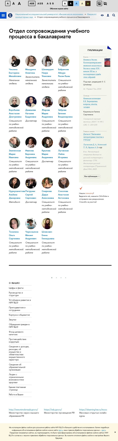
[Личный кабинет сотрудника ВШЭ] (108, 15)
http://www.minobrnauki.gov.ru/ (23, 409)
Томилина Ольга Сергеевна (14, 235)
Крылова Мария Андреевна (47, 154)
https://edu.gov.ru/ (53, 409)
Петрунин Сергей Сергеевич (30, 194)
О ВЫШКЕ (14, 283)
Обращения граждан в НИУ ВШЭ (19, 325)
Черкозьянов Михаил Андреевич (31, 235)
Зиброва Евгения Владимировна (65, 113)
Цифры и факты (16, 288)
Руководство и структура (16, 294)
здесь (61, 430)
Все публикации (91, 176)
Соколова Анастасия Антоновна (63, 194)
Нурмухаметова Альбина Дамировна (17, 194)
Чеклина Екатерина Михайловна (15, 73)
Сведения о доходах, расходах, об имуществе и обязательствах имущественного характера (19, 353)
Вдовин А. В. (93, 147)
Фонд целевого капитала (16, 333)
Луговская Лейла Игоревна (63, 154)
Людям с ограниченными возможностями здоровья (16, 378)
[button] (52, 277)
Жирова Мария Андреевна (47, 113)
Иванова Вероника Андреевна (30, 154)
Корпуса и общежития (19, 314)
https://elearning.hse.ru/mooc (93, 409)
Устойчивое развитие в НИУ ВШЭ (20, 301)
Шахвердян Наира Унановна (48, 73)
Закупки (12, 319)
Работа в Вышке (16, 394)
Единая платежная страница (17, 388)
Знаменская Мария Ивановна (15, 154)
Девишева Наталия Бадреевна (30, 113)
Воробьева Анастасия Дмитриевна (15, 113)
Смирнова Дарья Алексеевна (48, 194)
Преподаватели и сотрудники (17, 308)
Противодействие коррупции (17, 340)
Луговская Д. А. (90, 144)
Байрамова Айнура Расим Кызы (64, 73)
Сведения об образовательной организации (17, 367)
